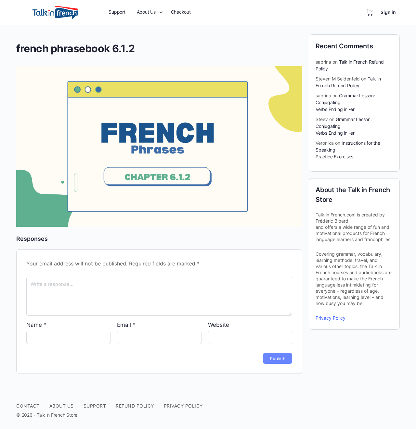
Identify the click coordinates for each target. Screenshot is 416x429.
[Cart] (370, 12)
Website (218, 325)
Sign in (388, 12)
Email (126, 325)
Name (36, 325)
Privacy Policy (330, 318)
